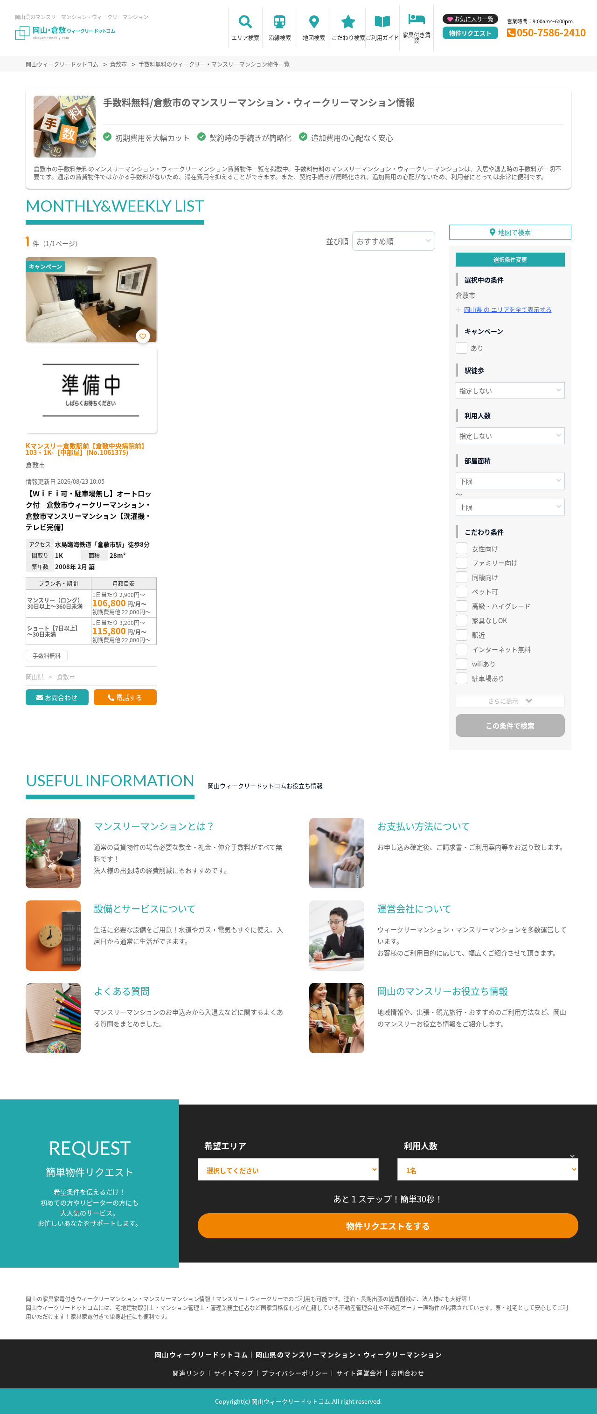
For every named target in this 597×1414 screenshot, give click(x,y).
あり (477, 347)
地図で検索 (514, 232)
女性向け (485, 548)
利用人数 (420, 1145)
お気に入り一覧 (473, 19)
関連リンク (189, 1373)
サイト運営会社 (359, 1373)
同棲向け (485, 577)
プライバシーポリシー (295, 1373)
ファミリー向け (495, 562)
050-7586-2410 (551, 32)
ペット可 (485, 591)
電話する (129, 697)
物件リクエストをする (388, 1226)
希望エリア (225, 1145)
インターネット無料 (501, 649)
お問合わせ (61, 697)
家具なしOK (489, 620)
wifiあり (484, 663)
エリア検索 (245, 37)
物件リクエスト (470, 32)
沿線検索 (280, 37)
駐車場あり (488, 678)
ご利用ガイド (382, 37)
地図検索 (314, 37)
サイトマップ (234, 1373)
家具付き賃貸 (416, 37)
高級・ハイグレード (501, 606)
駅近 (478, 634)
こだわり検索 (348, 37)
